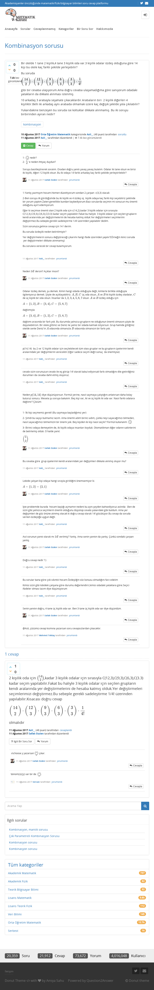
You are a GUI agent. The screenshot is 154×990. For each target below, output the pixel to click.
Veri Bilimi (15, 914)
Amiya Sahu (55, 980)
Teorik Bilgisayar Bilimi (23, 889)
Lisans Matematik (19, 898)
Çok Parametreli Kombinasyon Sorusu (34, 836)
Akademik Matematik (22, 873)
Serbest (13, 931)
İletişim (9, 971)
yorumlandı (74, 179)
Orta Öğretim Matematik (55, 134)
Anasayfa (11, 29)
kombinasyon (32, 124)
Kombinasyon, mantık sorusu (28, 829)
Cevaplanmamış (44, 29)
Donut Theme (15, 980)
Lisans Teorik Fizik (20, 906)
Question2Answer (100, 980)
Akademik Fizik (18, 881)
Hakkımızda (104, 29)
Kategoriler (66, 29)
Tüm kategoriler (25, 864)
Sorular (25, 29)
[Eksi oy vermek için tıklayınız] (9, 69)
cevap (29, 145)
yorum (45, 145)
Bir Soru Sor (85, 29)
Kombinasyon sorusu (23, 842)
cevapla (132, 184)
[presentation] (51, 81)
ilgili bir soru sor (23, 741)
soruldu (122, 134)
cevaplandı (66, 730)
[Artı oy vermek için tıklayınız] (9, 65)
